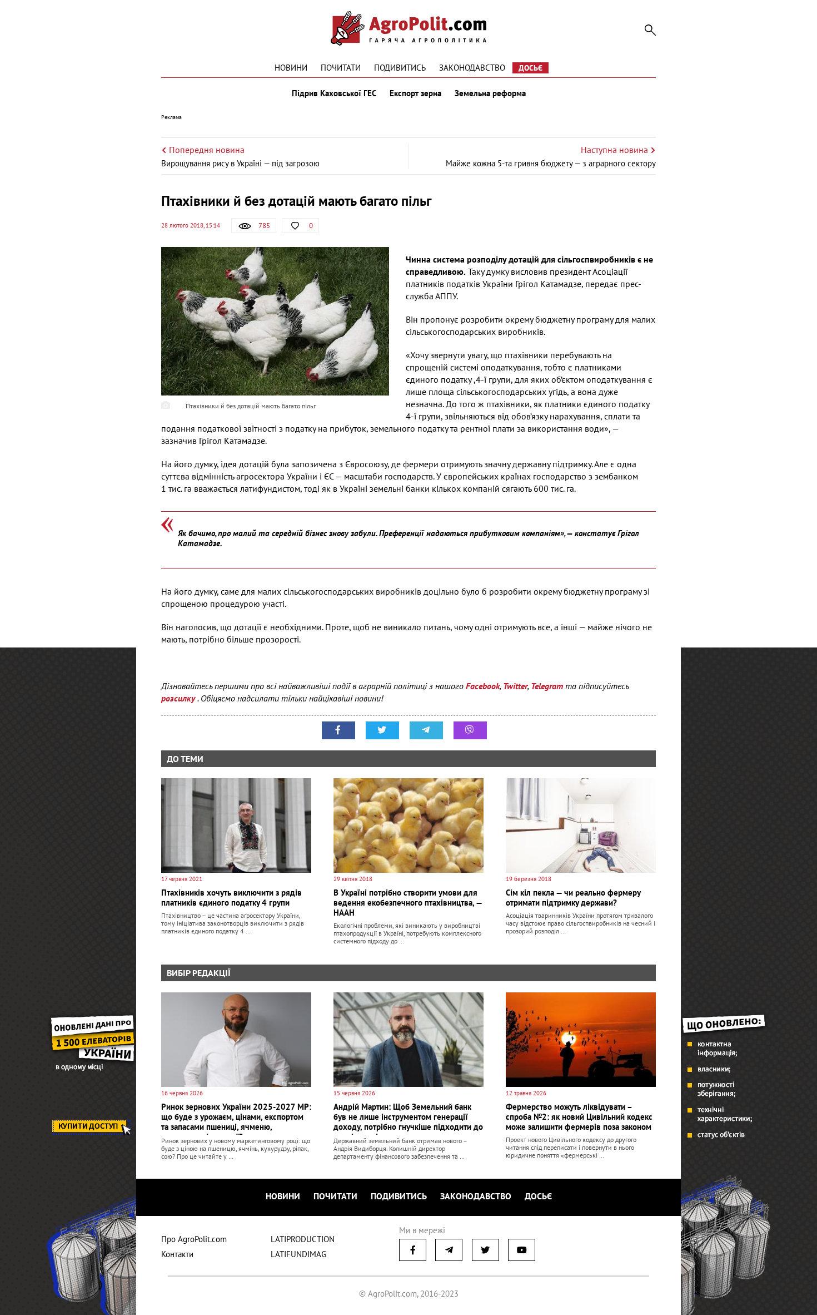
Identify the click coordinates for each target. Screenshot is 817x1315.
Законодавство (472, 67)
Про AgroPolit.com (194, 1239)
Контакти (177, 1254)
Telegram (547, 685)
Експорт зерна (415, 93)
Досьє (530, 68)
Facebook (483, 685)
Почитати (341, 67)
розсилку (179, 698)
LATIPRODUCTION (303, 1239)
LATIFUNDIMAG (298, 1254)
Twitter (515, 685)
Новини (291, 67)
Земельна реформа (490, 93)
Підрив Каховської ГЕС (334, 93)
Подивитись (400, 67)
